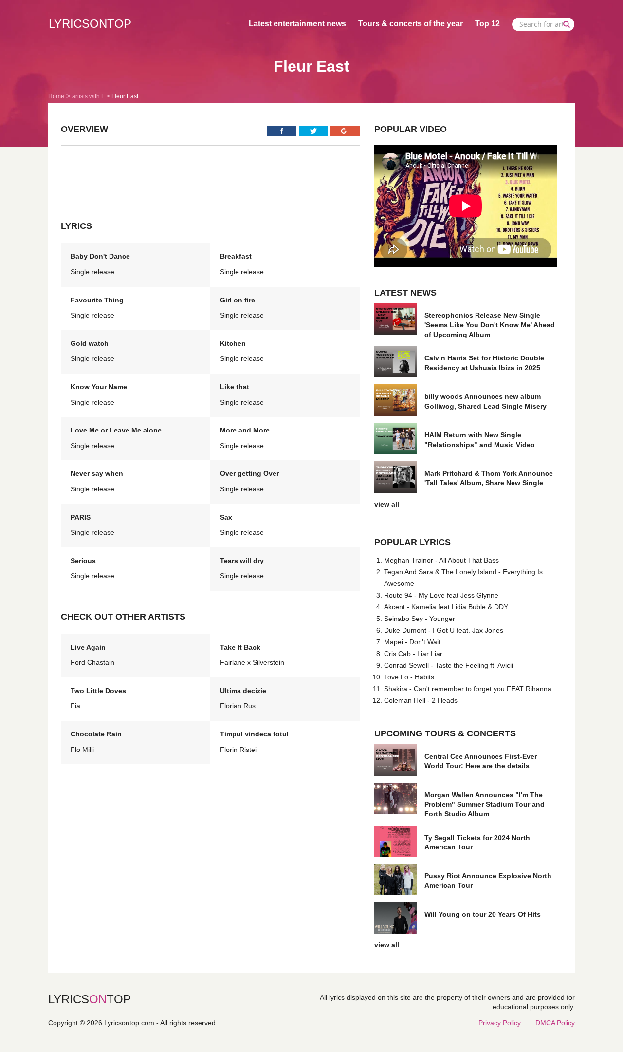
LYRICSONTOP (90, 23)
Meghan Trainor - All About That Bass (441, 560)
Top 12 (487, 23)
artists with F (88, 96)
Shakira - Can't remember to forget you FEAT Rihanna (467, 689)
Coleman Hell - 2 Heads (421, 700)
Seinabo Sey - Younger (419, 618)
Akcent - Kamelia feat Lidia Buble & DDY (446, 607)
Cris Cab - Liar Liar (413, 654)
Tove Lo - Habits (409, 677)
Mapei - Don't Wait (412, 642)
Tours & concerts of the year (410, 23)
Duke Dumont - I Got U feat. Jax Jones (443, 630)
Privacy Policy (499, 1023)
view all (386, 504)
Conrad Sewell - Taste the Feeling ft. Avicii (448, 665)
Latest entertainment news (297, 23)
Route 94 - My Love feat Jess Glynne (441, 595)
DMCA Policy (555, 1023)
